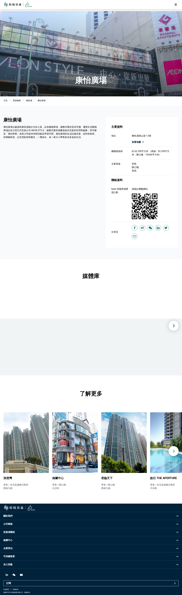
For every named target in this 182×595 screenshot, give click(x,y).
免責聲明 (6, 589)
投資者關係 (9, 532)
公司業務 (8, 524)
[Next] (174, 326)
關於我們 (8, 516)
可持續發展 (9, 556)
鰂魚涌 (29, 100)
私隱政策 (15, 589)
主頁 (5, 100)
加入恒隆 (8, 564)
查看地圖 (136, 142)
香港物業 (17, 100)
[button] (174, 451)
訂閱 (8, 583)
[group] (26, 451)
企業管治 (8, 548)
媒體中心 (8, 540)
